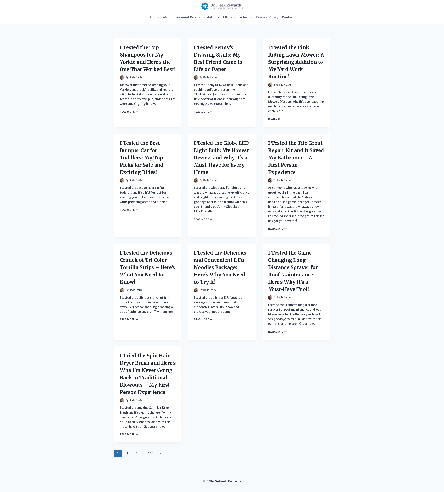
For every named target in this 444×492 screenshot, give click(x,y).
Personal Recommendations (197, 17)
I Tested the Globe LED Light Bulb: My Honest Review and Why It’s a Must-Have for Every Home (221, 157)
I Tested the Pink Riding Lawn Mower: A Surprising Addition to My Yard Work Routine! (296, 62)
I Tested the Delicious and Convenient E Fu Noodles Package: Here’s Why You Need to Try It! (220, 267)
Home (154, 17)
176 (150, 453)
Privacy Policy (267, 17)
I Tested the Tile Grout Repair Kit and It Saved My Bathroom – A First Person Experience (296, 157)
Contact (288, 17)
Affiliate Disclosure (238, 17)
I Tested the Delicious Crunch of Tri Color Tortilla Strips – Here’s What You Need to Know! (147, 267)
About (167, 17)
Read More (129, 111)
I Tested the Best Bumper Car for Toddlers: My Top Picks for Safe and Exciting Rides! (141, 157)
